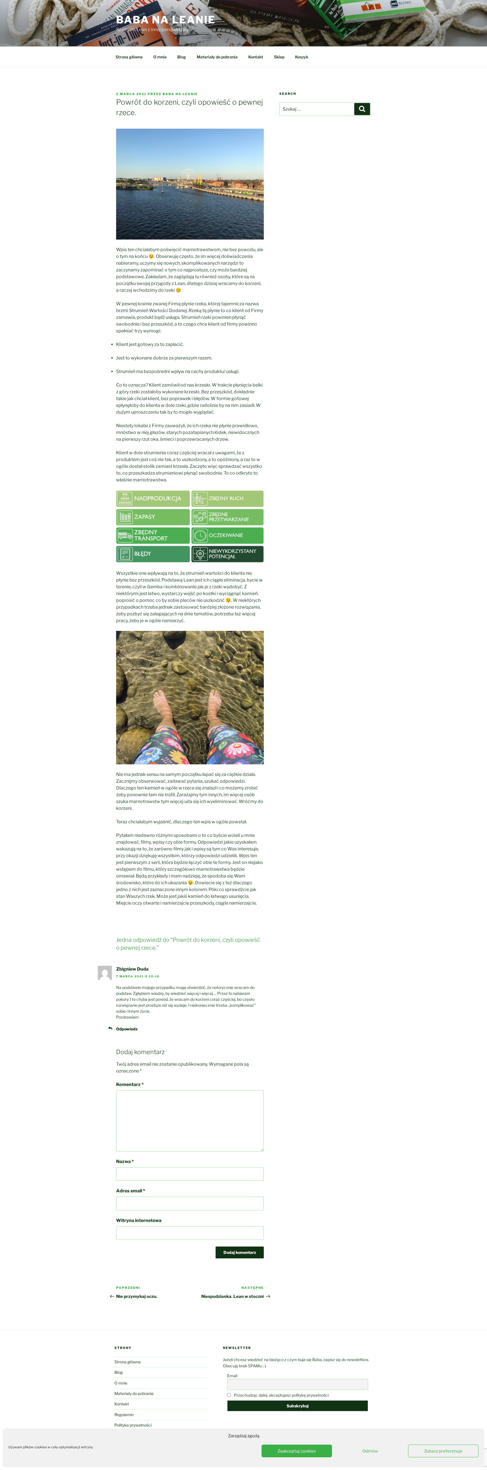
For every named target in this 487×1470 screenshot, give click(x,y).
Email (232, 1375)
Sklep (279, 56)
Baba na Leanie (166, 20)
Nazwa (125, 1161)
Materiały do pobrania (217, 56)
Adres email (130, 1190)
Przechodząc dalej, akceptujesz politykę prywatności (281, 1395)
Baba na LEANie (180, 94)
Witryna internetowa (138, 1220)
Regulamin (124, 1414)
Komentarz (130, 1084)
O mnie (160, 56)
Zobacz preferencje (443, 1451)
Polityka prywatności (133, 1425)
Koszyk (301, 56)
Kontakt (255, 56)
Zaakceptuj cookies (297, 1451)
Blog (181, 56)
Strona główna (129, 56)
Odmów (370, 1451)
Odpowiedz (127, 1028)
